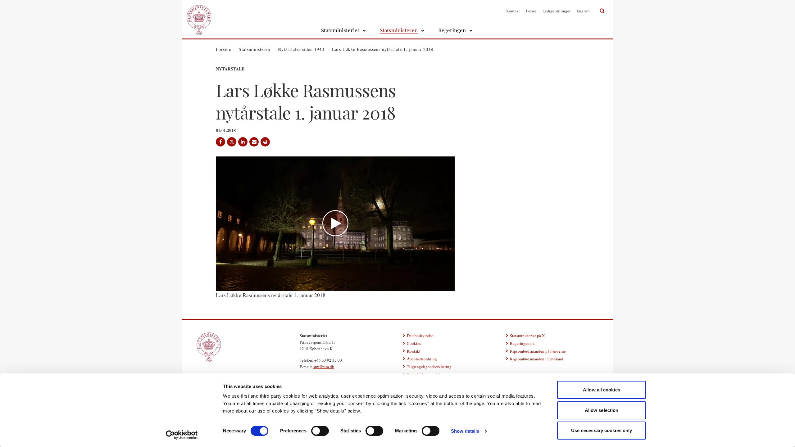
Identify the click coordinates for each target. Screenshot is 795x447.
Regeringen (452, 30)
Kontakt (513, 11)
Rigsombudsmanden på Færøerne (538, 351)
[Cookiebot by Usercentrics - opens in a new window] (182, 435)
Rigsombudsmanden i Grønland (536, 359)
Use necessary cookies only (601, 430)
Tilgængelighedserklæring (429, 366)
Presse (531, 11)
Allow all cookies (601, 389)
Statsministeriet (340, 30)
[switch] (320, 431)
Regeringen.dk (522, 343)
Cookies (414, 343)
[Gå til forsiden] (199, 11)
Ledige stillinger (556, 11)
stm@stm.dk (323, 366)
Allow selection (602, 410)
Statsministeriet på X (527, 335)
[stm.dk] (209, 347)
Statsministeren (399, 30)
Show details (465, 431)
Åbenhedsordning (422, 359)
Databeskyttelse (420, 335)
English (583, 11)
